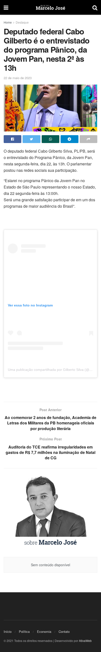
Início (8, 631)
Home (8, 22)
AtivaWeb (85, 640)
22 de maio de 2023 (18, 77)
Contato (64, 631)
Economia (44, 631)
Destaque (22, 22)
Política (24, 631)
